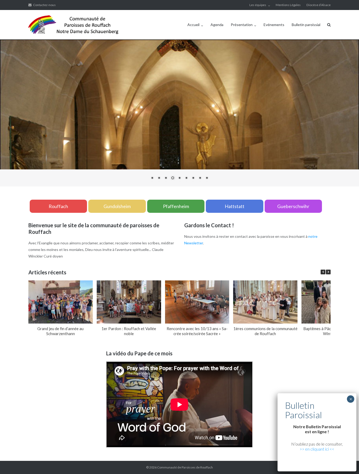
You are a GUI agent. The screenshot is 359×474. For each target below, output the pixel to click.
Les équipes (257, 5)
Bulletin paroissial (306, 24)
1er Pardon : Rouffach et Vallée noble (128, 331)
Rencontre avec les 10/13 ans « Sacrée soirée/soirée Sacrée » (197, 331)
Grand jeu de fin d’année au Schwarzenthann (60, 331)
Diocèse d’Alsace (318, 5)
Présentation (242, 24)
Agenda (217, 24)
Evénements (274, 24)
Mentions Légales (288, 5)
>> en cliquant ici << (317, 448)
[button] (328, 272)
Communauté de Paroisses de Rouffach (185, 467)
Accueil (193, 24)
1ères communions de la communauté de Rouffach (265, 331)
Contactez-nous (44, 5)
